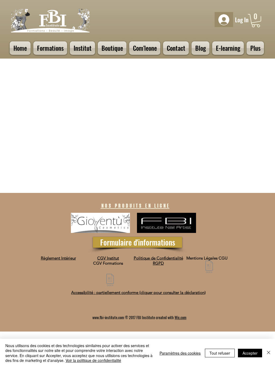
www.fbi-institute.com (108, 317)
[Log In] (224, 20)
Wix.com (180, 317)
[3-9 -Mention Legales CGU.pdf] (209, 267)
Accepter (250, 353)
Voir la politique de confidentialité (93, 360)
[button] (256, 20)
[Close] (268, 353)
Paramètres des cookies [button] (180, 353)
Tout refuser (219, 353)
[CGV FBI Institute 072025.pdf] (110, 280)
